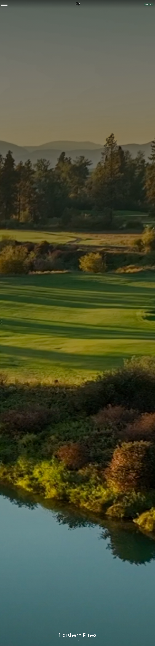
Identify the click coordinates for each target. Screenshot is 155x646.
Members (149, 4)
